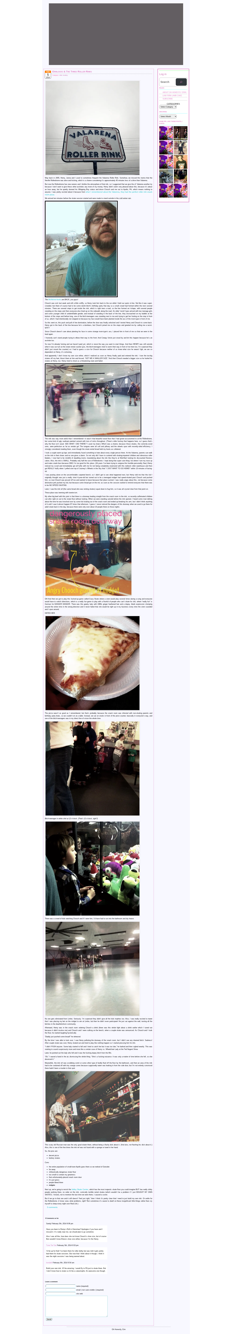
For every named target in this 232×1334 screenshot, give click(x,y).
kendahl (49, 1263)
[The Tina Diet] (166, 176)
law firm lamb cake (172, 96)
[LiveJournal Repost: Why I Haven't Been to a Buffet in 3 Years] (166, 147)
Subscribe (168, 99)
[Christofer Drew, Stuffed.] (180, 162)
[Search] (181, 82)
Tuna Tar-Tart (51, 1245)
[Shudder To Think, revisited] (166, 162)
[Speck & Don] (166, 133)
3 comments (52, 1207)
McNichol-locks (55, 299)
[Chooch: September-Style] (180, 133)
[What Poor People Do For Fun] (180, 176)
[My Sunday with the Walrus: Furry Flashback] (180, 147)
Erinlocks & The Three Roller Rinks (72, 71)
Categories (173, 104)
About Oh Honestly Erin (174, 92)
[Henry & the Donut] (166, 191)
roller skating (63, 75)
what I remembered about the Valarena (102, 192)
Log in (162, 74)
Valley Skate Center (80, 1189)
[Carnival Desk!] (180, 191)
